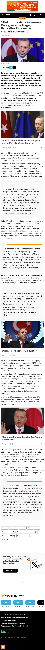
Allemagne (23, 528)
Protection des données (20, 617)
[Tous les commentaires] (3, 647)
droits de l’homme (7, 540)
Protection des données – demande (13, 623)
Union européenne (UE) (31, 532)
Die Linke (4, 536)
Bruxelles (4, 532)
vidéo (16, 540)
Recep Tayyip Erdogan (16, 532)
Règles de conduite (7, 626)
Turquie (37, 528)
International (13, 528)
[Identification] (31, 15)
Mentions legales (20, 615)
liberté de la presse (22, 536)
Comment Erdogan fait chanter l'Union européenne (22, 438)
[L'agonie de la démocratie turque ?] (22, 334)
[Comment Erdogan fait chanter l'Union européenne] (22, 421)
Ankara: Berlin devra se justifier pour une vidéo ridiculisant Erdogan (21, 141)
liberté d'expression (35, 536)
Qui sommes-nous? (7, 615)
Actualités (5, 528)
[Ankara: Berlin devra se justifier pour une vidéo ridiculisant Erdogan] (22, 124)
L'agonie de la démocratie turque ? (19, 350)
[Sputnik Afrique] (6, 16)
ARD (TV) (12, 536)
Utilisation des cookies (8, 620)
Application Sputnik (21, 626)
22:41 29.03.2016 (6, 36)
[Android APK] (7, 632)
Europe (30, 528)
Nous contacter (6, 617)
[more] (41, 147)
